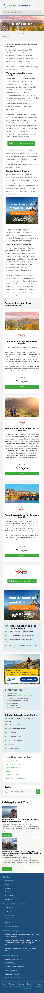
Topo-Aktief (10, 771)
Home (7, 34)
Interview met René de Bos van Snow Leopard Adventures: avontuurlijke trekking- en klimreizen (22, 942)
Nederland (9, 888)
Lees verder (7, 835)
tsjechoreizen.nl (14, 69)
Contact (30, 984)
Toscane (8, 911)
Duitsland (9, 881)
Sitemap (21, 984)
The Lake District (11, 926)
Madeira (8, 922)
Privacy (12, 984)
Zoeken (8, 787)
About (39, 984)
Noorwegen (9, 896)
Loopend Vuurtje (12, 775)
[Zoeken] (38, 791)
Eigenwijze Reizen (12, 974)
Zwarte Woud (10, 908)
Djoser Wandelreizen (13, 978)
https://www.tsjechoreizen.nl (23, 695)
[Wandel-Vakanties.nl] (16, 7)
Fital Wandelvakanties (13, 959)
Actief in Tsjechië (12, 761)
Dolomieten (9, 915)
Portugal (8, 892)
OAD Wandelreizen (13, 764)
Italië (7, 884)
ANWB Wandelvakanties (15, 778)
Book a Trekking (11, 970)
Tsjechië (32, 232)
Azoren (8, 919)
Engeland (8, 899)
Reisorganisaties (19, 34)
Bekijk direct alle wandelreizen (21, 143)
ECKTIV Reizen (10, 963)
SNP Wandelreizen (12, 768)
